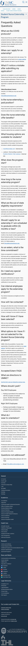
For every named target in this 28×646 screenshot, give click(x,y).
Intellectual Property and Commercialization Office (12, 547)
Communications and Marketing (8, 558)
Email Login (3, 481)
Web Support (4, 595)
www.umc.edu (4, 616)
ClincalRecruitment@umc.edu (15, 464)
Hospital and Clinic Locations (7, 533)
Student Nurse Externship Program (14, 10)
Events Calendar (4, 560)
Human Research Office (6, 546)
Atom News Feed (6, 577)
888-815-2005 (14, 621)
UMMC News (4, 562)
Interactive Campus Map (6, 484)
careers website (22, 59)
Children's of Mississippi (6, 528)
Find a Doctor (4, 531)
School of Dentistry (5, 510)
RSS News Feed (6, 575)
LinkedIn (4, 573)
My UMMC (3, 488)
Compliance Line (5, 583)
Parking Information (5, 490)
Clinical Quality (4, 529)
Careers (14, 9)
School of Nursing (5, 517)
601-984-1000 (13, 619)
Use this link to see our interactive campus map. (13, 382)
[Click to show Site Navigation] (26, 2)
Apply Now (3, 502)
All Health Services (5, 526)
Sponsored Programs (6, 551)
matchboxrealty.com (9, 149)
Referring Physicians (5, 537)
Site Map (3, 492)
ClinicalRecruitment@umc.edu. (12, 243)
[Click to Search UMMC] (23, 2)
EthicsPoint (3, 585)
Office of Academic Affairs (7, 506)
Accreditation (4, 500)
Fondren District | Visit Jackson (12, 154)
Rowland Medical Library (6, 508)
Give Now (3, 482)
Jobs (2, 486)
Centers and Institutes (6, 544)
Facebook (4, 565)
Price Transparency (5, 535)
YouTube (4, 569)
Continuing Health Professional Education (10, 504)
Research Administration (6, 549)
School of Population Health (7, 519)
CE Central (3, 479)
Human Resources (10, 5)
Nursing (2, 10)
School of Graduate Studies (7, 512)
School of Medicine (5, 515)
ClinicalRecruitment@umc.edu (8, 95)
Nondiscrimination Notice (6, 589)
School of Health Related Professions (9, 513)
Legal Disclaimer (4, 587)
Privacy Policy (4, 591)
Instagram (5, 571)
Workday (3, 494)
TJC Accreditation (5, 593)
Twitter (4, 567)
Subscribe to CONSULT (6, 563)
